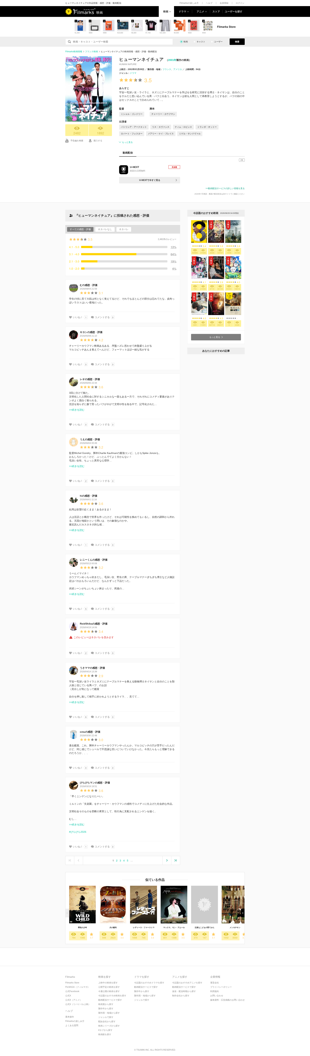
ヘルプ (209, 3)
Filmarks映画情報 (73, 51)
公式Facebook (72, 991)
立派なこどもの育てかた (204, 927)
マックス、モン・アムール (174, 927)
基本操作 (69, 1017)
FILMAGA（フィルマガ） (77, 987)
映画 (165, 11)
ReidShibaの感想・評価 (93, 623)
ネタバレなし (105, 229)
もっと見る (127, 142)
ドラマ (182, 11)
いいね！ (78, 317)
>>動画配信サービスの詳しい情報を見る (225, 188)
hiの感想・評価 (88, 495)
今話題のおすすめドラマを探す (149, 982)
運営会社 (214, 982)
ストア (216, 11)
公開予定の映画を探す (109, 987)
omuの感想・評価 (90, 731)
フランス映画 (91, 51)
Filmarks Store (72, 982)
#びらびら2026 (77, 831)
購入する (98, 140)
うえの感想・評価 (90, 439)
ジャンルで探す (105, 1017)
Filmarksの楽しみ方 (189, 3)
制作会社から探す (180, 995)
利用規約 (214, 991)
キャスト (201, 41)
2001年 (172, 60)
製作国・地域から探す (109, 1013)
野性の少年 (82, 927)
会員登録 (224, 3)
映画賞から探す (105, 1004)
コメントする (102, 317)
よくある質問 (71, 1025)
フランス (167, 69)
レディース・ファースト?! (143, 927)
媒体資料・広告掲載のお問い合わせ (227, 1000)
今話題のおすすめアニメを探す (187, 982)
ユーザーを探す (233, 11)
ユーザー (218, 41)
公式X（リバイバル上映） (77, 1004)
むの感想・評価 (88, 285)
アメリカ (177, 69)
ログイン (240, 3)
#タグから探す (105, 1030)
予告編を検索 (76, 140)
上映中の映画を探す (108, 982)
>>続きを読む (76, 409)
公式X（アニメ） (73, 1000)
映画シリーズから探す (109, 1026)
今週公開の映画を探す (109, 991)
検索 (237, 41)
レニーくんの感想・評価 (93, 559)
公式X (68, 995)
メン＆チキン (235, 927)
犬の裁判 (113, 927)
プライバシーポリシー (221, 987)
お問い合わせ (216, 995)
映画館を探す (104, 1034)
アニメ (200, 11)
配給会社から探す (107, 1021)
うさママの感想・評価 (92, 667)
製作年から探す (105, 1008)
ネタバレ (123, 229)
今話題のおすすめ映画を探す (112, 995)
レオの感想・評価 (90, 379)
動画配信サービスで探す (110, 1000)
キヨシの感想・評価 (91, 332)
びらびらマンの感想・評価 (95, 782)
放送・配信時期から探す (184, 991)
